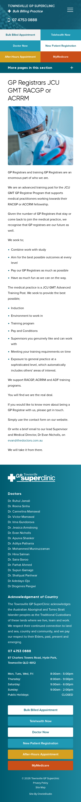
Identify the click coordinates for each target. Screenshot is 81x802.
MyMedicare (60, 57)
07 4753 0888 (24, 19)
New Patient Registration (60, 46)
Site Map (40, 787)
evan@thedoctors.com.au (25, 440)
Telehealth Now (60, 35)
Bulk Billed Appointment (20, 35)
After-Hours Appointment (20, 57)
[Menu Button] (70, 10)
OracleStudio (45, 794)
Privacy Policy (40, 783)
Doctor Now (20, 46)
